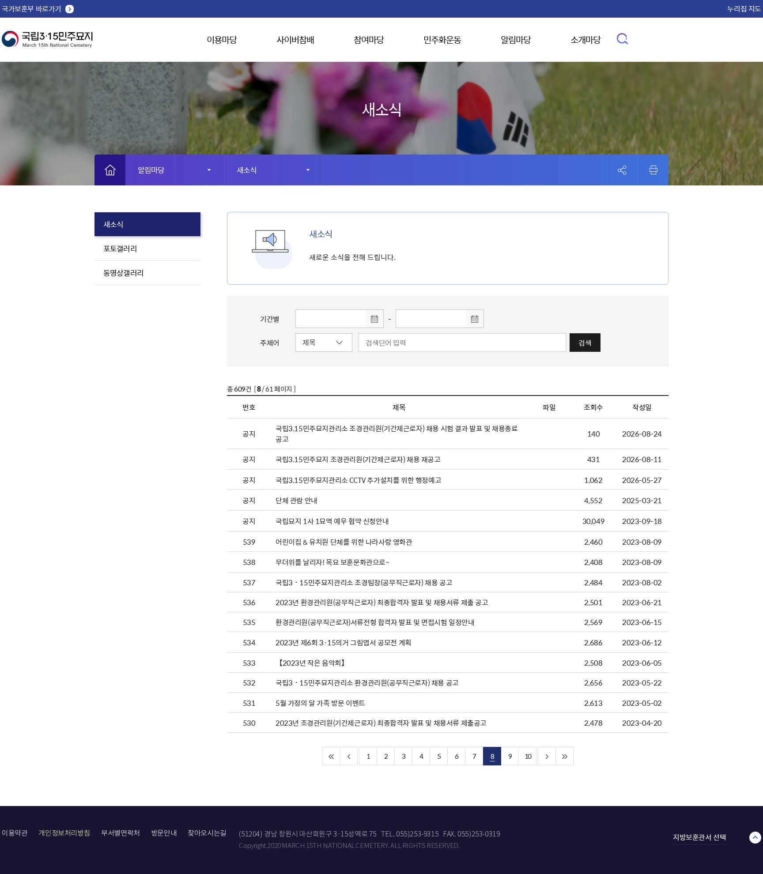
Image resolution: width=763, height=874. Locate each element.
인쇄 (653, 170)
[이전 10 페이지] (349, 756)
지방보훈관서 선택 (699, 837)
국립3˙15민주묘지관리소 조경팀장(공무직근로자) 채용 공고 (364, 582)
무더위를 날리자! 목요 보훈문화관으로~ (332, 562)
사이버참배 (295, 39)
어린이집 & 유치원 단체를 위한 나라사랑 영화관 (344, 541)
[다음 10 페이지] (547, 756)
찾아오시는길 (207, 833)
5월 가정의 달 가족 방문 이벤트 (320, 702)
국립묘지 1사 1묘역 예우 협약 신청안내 (332, 521)
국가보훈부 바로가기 (31, 8)
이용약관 (14, 833)
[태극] (47, 42)
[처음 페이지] (331, 756)
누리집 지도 (744, 8)
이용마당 (222, 39)
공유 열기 (622, 170)
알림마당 (516, 39)
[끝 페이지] (565, 756)
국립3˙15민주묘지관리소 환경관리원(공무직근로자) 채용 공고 (367, 682)
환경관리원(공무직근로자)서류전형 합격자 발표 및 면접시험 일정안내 (375, 622)
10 (528, 756)
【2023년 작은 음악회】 (312, 662)
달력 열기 (374, 319)
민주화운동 (442, 39)
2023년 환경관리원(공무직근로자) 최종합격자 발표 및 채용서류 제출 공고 (382, 602)
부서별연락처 (120, 833)
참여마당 (369, 39)
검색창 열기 (623, 38)
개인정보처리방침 (64, 833)
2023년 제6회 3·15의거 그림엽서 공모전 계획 (344, 642)
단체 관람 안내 (296, 500)
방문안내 (164, 833)
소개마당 (585, 39)
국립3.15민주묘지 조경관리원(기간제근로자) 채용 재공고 (358, 459)
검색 (585, 342)
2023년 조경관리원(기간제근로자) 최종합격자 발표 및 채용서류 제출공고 (381, 722)
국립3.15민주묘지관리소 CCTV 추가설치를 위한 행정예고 (358, 480)
